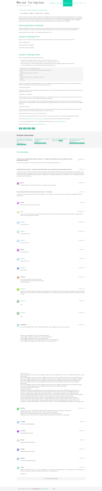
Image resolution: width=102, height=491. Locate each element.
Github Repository (45, 488)
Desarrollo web (66, 3)
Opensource (76, 143)
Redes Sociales (75, 3)
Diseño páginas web (38, 143)
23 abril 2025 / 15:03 (82, 467)
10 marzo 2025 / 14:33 (81, 288)
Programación (81, 143)
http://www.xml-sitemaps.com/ (59, 121)
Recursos (44, 143)
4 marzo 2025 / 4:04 (82, 249)
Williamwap (22, 276)
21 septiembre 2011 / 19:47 (81, 211)
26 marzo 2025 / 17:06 (81, 324)
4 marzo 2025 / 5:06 (82, 258)
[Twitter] (25, 128)
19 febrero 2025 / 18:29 (81, 231)
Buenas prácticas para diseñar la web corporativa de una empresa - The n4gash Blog (34, 191)
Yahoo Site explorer (40, 118)
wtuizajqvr (22, 449)
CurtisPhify (22, 408)
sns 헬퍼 (22, 467)
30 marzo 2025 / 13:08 (81, 408)
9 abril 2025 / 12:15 (82, 430)
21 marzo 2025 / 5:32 (82, 300)
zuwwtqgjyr (22, 421)
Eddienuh (22, 249)
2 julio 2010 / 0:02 (82, 202)
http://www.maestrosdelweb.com (38, 124)
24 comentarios (46, 13)
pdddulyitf (22, 458)
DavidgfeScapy (23, 324)
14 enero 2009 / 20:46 (82, 169)
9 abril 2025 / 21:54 (82, 458)
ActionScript (19, 144)
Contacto (81, 3)
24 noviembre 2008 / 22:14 (81, 159)
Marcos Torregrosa (30, 2)
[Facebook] (20, 128)
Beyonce (22, 182)
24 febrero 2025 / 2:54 (81, 240)
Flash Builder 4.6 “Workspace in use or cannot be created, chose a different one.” (25, 140)
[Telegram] (33, 128)
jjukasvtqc (22, 439)
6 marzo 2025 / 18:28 (82, 267)
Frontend (24, 144)
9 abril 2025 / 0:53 (82, 421)
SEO (71, 3)
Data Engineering (52, 3)
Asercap (22, 202)
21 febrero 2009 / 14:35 (81, 182)
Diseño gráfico (59, 3)
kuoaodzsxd (22, 430)
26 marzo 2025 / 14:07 (81, 312)
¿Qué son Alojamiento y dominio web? (59, 139)
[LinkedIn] (29, 128)
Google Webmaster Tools (29, 118)
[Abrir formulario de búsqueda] (84, 3)
